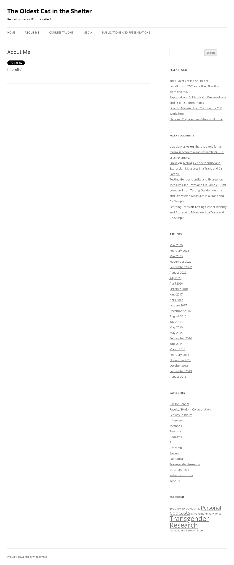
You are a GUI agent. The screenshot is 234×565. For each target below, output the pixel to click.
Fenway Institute (181, 415)
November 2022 (180, 261)
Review (174, 453)
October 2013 (179, 366)
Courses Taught (61, 32)
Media (87, 32)
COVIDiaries (193, 508)
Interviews (177, 420)
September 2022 (181, 267)
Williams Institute (181, 475)
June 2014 (176, 344)
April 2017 (176, 300)
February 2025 (179, 250)
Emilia (174, 163)
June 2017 (176, 294)
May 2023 (176, 256)
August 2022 (178, 272)
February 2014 (179, 355)
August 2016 (178, 316)
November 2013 (180, 360)
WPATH (175, 481)
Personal (175, 431)
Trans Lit (175, 530)
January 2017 (178, 305)
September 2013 (181, 371)
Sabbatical (176, 459)
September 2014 (181, 338)
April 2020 (176, 283)
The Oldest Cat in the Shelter (49, 11)
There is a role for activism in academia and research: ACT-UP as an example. (197, 152)
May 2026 (176, 245)
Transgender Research (185, 464)
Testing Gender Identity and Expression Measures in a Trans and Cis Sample (196, 168)
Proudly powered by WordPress (27, 557)
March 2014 (177, 349)
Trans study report (192, 530)
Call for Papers (179, 404)
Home (11, 32)
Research (176, 448)
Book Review (177, 508)
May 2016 (176, 327)
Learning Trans (180, 207)
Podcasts (176, 437)
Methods (176, 426)
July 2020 (175, 278)
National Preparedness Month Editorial (196, 119)
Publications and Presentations (126, 32)
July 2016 (175, 322)
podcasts (180, 512)
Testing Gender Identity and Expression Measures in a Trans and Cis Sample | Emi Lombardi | (198, 184)
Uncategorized (179, 470)
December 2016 (180, 311)
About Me (32, 32)
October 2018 (179, 289)
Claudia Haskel (179, 146)
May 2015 (176, 333)
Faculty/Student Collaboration (190, 409)
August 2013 (178, 376)
